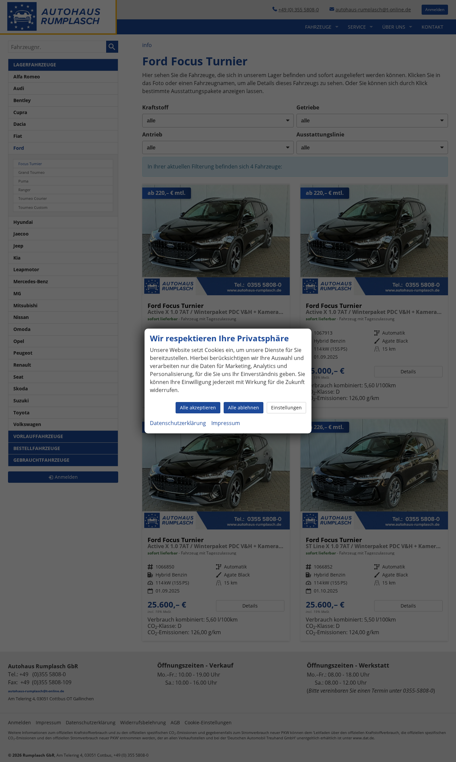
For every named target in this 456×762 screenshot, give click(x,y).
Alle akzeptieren (198, 407)
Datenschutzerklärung (178, 423)
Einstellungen (286, 407)
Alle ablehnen (243, 407)
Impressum (225, 423)
